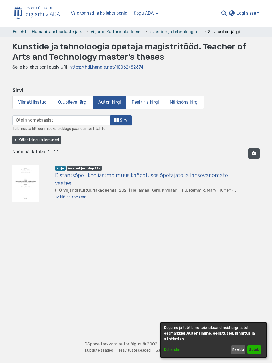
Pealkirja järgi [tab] (145, 102)
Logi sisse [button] (247, 13)
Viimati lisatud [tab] (32, 102)
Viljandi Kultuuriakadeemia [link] (117, 31)
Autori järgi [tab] (109, 102)
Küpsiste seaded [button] (99, 350)
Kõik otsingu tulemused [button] (38, 140)
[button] (223, 13)
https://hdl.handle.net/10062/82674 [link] (106, 67)
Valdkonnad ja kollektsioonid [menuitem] (99, 13)
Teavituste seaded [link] (134, 350)
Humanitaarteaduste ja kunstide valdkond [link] (58, 31)
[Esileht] (39, 13)
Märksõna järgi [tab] (184, 102)
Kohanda (171, 349)
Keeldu (238, 349)
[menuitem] (145, 13)
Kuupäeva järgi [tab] (72, 102)
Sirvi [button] (124, 120)
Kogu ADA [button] (144, 13)
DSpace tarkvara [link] (100, 344)
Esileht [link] (19, 31)
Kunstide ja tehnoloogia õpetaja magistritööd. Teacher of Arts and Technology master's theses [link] (175, 31)
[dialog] (213, 340)
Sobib (254, 349)
